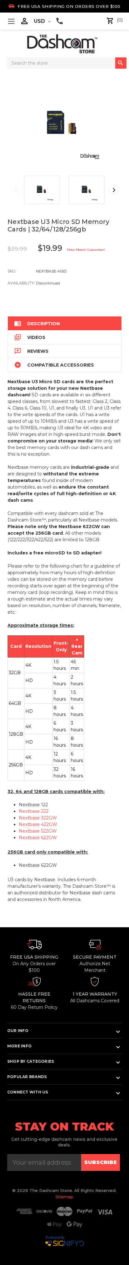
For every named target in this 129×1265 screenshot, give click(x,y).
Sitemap (64, 1196)
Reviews (31, 351)
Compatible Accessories (54, 364)
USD (40, 21)
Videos (29, 337)
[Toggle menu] (11, 21)
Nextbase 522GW (38, 831)
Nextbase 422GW (38, 824)
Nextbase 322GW (38, 818)
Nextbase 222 (34, 811)
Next (114, 190)
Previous (15, 189)
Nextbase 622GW (38, 837)
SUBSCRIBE (100, 1162)
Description (37, 323)
